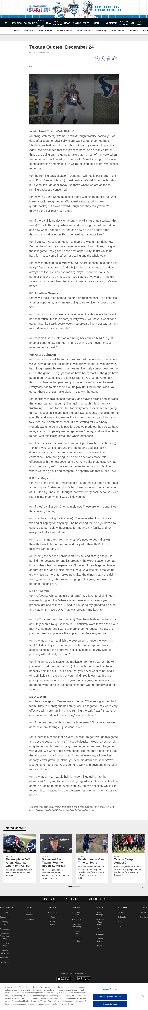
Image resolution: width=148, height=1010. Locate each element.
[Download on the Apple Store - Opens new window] (63, 969)
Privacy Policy (54, 1004)
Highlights (144, 908)
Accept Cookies (110, 1004)
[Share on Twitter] (103, 60)
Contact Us (5, 903)
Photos (53, 898)
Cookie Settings (110, 989)
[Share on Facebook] (97, 60)
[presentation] (143, 877)
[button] (74, 99)
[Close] (143, 996)
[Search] (107, 23)
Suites (100, 937)
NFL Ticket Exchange (100, 922)
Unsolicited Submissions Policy (5, 926)
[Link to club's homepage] (6, 22)
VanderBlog (29, 910)
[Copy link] (114, 58)
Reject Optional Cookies (110, 996)
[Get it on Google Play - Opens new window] (83, 970)
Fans (53, 908)
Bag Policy (77, 910)
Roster (121, 903)
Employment (5, 908)
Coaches (122, 913)
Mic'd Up (144, 903)
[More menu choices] (102, 23)
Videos (144, 898)
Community (53, 903)
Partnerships (5, 920)
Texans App (5, 953)
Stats (122, 917)
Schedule (121, 908)
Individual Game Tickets (100, 912)
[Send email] (109, 60)
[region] (74, 996)
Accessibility (5, 948)
